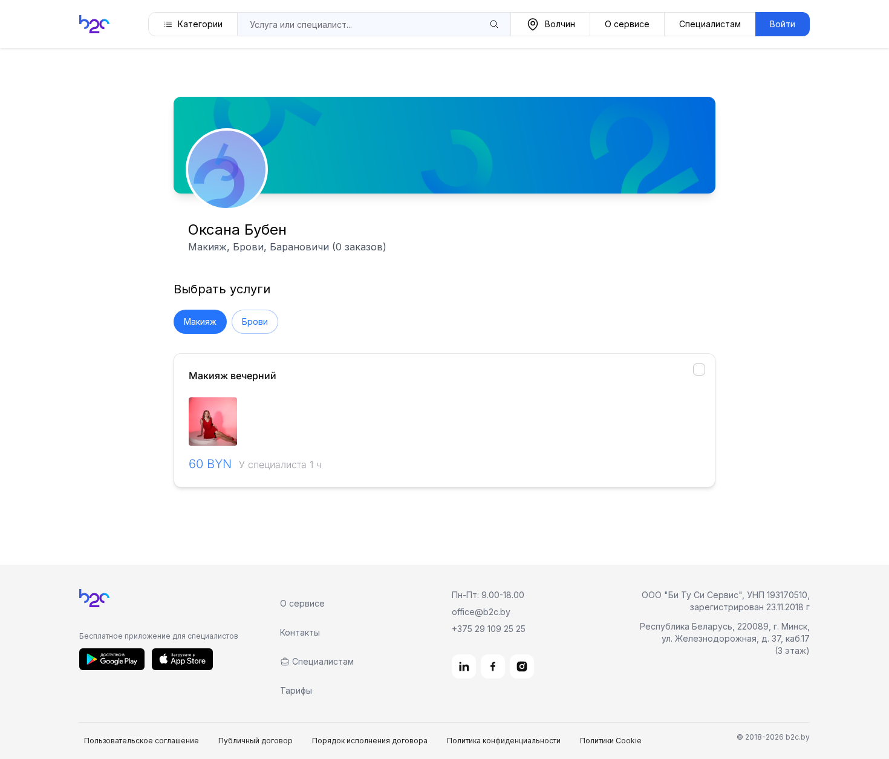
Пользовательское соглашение (141, 740)
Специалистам (710, 24)
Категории (200, 24)
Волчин (560, 24)
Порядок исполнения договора (370, 740)
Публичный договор (255, 740)
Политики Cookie (611, 740)
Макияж (200, 321)
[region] (444, 421)
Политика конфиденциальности (504, 740)
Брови (255, 321)
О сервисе (627, 24)
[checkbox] (699, 369)
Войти (782, 24)
